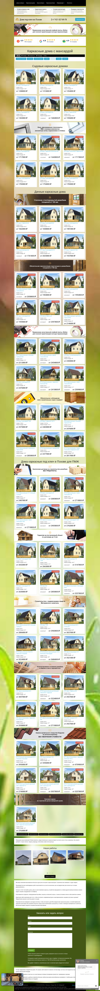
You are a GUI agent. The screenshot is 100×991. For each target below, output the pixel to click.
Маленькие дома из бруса (22, 834)
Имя (29, 915)
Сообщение (30, 932)
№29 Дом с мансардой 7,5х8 (71, 520)
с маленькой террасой (21, 58)
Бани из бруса (40, 3)
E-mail (29, 926)
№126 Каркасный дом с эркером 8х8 (49, 448)
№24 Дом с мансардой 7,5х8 (23, 421)
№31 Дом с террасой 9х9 (70, 691)
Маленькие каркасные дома (55, 834)
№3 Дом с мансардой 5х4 (70, 85)
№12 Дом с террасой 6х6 (22, 223)
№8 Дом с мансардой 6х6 (22, 151)
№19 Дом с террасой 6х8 (46, 289)
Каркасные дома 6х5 (44, 834)
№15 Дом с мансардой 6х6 (47, 223)
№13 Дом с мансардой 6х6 (47, 178)
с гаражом (59, 58)
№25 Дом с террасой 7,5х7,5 (47, 421)
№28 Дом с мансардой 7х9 (23, 586)
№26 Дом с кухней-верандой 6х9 (72, 355)
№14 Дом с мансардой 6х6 (71, 178)
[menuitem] (20, 3)
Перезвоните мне (80, 19)
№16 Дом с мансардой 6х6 (71, 223)
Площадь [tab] (39, 55)
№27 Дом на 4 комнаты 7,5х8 (47, 520)
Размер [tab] (24, 55)
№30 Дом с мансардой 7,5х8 (23, 559)
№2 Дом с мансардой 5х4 (46, 85)
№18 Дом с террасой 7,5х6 (71, 250)
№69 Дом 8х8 (43, 586)
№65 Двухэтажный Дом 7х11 (71, 652)
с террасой (65, 58)
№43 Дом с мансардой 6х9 (23, 382)
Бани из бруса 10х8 (79, 834)
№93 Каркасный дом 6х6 (22, 250)
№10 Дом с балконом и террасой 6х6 (73, 151)
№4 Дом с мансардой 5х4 (22, 112)
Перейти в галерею (50, 876)
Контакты (69, 3)
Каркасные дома (30, 3)
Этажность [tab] (32, 55)
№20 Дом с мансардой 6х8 (71, 289)
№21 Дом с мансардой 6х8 (23, 316)
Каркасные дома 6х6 (34, 834)
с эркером (47, 58)
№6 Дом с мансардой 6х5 (46, 112)
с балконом (30, 58)
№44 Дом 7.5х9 (44, 625)
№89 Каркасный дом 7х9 (70, 559)
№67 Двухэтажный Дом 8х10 (23, 691)
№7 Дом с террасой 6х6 (70, 112)
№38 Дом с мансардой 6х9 (47, 493)
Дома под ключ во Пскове (30, 19)
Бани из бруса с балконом (68, 834)
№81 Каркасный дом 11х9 (47, 757)
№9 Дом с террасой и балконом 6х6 (49, 151)
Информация (60, 3)
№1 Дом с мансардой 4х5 (22, 85)
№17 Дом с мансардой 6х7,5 (47, 250)
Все (45, 55)
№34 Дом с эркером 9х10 (70, 718)
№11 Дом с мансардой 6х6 (23, 178)
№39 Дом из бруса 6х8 (46, 316)
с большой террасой (39, 58)
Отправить (31, 950)
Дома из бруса (20, 3)
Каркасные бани (50, 3)
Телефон (29, 921)
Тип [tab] (19, 55)
